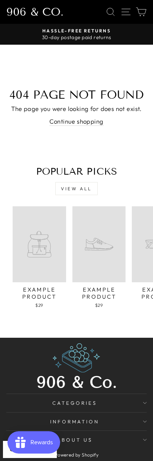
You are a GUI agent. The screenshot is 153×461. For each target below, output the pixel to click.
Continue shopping (76, 121)
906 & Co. (35, 12)
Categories (74, 403)
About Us (74, 440)
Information (75, 422)
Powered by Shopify (76, 455)
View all (76, 188)
